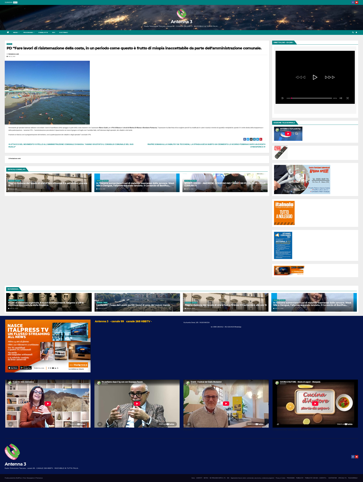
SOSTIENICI (63, 32)
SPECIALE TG (342, 478)
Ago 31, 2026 (14, 308)
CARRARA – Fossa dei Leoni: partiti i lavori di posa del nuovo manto (133, 305)
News (15, 32)
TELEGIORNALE (353, 478)
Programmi (28, 32)
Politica (9, 43)
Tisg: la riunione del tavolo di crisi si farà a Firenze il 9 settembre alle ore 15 (47, 184)
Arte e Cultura (13, 300)
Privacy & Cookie (280, 478)
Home (193, 478)
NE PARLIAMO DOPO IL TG (218, 478)
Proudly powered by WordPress (13, 478)
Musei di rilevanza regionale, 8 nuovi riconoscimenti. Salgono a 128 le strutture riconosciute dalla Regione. (46, 303)
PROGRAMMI (291, 478)
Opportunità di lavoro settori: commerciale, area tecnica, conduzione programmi (252, 478)
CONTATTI (199, 478)
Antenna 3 (181, 21)
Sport (105, 302)
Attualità (11, 180)
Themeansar (39, 478)
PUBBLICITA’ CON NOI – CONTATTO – (316, 478)
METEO (206, 478)
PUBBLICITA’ (43, 32)
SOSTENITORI (332, 478)
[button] (353, 32)
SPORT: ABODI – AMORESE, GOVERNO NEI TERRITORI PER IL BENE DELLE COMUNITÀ (225, 184)
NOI (53, 32)
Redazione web (14, 54)
